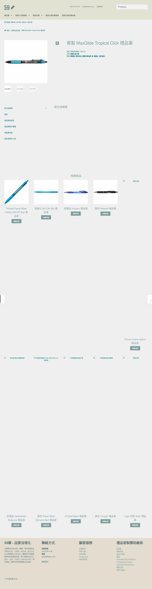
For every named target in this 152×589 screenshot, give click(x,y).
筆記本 (24, 22)
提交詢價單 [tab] (8, 108)
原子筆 (19, 22)
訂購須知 (82, 548)
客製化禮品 (121, 554)
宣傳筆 (16, 551)
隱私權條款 (83, 559)
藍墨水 (96, 56)
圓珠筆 (72, 56)
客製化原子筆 (15, 30)
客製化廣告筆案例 (52, 15)
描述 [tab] (6, 114)
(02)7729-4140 (75, 6)
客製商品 (120, 551)
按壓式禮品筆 (86, 56)
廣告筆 (6, 15)
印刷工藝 (82, 551)
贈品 (11, 559)
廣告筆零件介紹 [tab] (10, 139)
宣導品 (17, 559)
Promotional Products (124, 562)
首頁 (8, 30)
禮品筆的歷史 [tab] (9, 120)
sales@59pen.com (88, 6)
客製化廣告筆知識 (68, 15)
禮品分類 (36, 15)
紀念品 (119, 548)
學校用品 (78, 56)
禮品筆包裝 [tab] (8, 132)
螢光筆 (30, 22)
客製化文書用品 (21, 15)
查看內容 (16, 221)
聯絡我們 (100, 6)
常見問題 (82, 554)
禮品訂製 (120, 567)
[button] (57, 43)
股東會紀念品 (26, 559)
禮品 (26, 562)
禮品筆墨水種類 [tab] (10, 126)
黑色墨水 (102, 56)
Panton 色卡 (83, 556)
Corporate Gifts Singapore (126, 559)
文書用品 (17, 554)
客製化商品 (121, 570)
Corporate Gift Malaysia (125, 564)
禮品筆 (23, 551)
